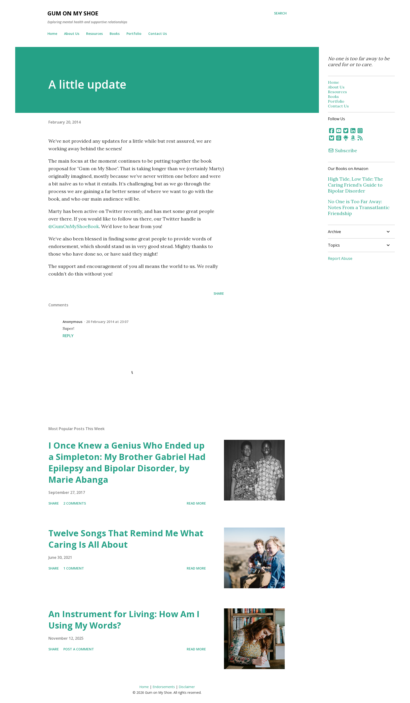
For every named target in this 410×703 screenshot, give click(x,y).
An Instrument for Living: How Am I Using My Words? (124, 619)
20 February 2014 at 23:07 (107, 321)
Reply (68, 335)
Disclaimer (187, 687)
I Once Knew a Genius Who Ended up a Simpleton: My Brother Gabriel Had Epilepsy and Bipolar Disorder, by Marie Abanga (126, 462)
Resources (94, 33)
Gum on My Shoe (72, 13)
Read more (196, 503)
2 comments (74, 503)
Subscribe (345, 150)
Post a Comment (78, 649)
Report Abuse (340, 258)
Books (115, 33)
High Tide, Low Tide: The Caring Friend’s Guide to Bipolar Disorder (355, 185)
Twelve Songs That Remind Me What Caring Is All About (125, 538)
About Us (71, 33)
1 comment (73, 568)
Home (52, 33)
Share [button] (219, 293)
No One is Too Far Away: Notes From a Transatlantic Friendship (359, 207)
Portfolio (133, 33)
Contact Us (157, 33)
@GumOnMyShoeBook (73, 226)
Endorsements (164, 687)
